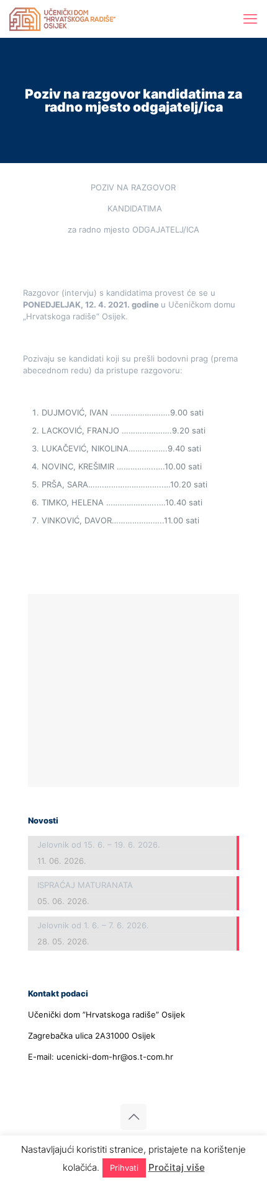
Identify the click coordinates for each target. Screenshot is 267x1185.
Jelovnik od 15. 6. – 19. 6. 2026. (98, 845)
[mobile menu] (250, 18)
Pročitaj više (176, 1167)
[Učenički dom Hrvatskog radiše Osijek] (62, 18)
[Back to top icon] (133, 1117)
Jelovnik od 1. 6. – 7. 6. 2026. (93, 925)
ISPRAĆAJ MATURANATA (85, 885)
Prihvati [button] (124, 1168)
